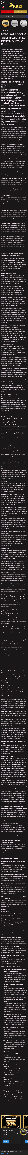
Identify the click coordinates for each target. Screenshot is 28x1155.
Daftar (7, 11)
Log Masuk (20, 11)
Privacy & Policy (4, 1153)
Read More (6, 1141)
